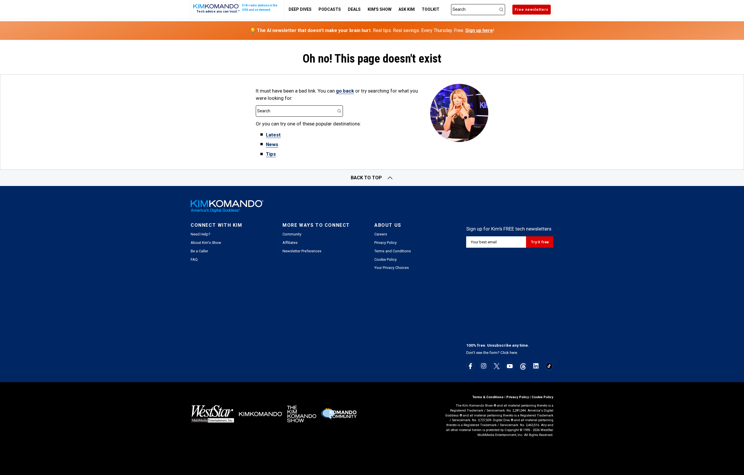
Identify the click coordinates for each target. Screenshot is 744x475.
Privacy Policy (385, 242)
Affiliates (290, 242)
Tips (271, 154)
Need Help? (200, 234)
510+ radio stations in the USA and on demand (259, 7)
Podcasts (330, 9)
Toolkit (430, 9)
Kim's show (379, 9)
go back (345, 91)
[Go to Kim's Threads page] (523, 366)
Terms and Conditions (392, 251)
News (272, 144)
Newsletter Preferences (301, 251)
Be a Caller (199, 251)
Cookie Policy (385, 259)
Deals (354, 9)
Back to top (366, 177)
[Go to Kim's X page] (497, 366)
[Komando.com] (216, 6)
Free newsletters (531, 10)
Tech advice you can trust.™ (218, 11)
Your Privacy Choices (391, 267)
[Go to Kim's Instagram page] (483, 365)
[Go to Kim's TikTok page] (549, 366)
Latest (273, 135)
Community (291, 234)
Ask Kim (406, 9)
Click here (508, 352)
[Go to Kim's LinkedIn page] (536, 365)
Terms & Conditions (488, 397)
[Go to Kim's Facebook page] (470, 366)
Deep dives (300, 9)
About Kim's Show (206, 242)
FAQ (194, 259)
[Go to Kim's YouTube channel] (510, 366)
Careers (380, 234)
